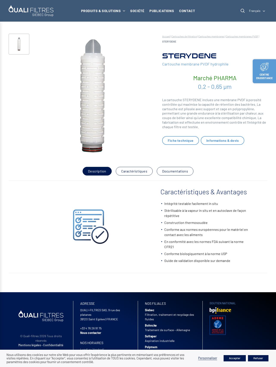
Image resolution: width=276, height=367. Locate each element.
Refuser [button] (258, 358)
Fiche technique (180, 140)
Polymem (151, 347)
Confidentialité (53, 345)
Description (97, 171)
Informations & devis (222, 140)
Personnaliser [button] (207, 358)
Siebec (149, 310)
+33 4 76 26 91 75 (91, 328)
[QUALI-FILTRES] (31, 11)
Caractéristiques (134, 171)
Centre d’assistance (264, 76)
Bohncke (151, 325)
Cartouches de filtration (184, 36)
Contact (187, 11)
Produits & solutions (101, 11)
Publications (161, 11)
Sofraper (151, 336)
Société (137, 11)
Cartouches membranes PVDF (242, 36)
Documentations (175, 171)
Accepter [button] (234, 358)
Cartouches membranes (211, 36)
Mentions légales (29, 345)
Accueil (166, 36)
